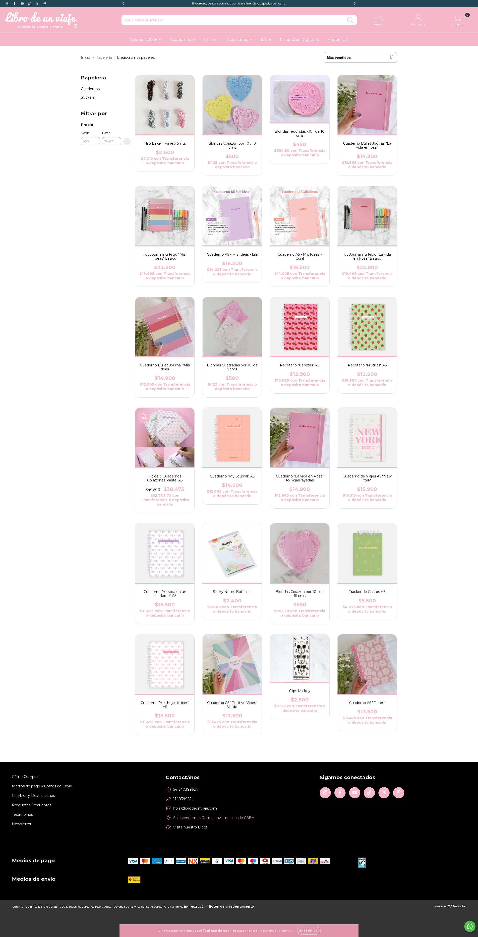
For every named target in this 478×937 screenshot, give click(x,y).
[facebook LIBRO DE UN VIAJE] (15, 3)
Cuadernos (181, 39)
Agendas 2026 (144, 39)
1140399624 (183, 799)
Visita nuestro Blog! (190, 827)
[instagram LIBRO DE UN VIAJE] (7, 3)
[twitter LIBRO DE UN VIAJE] (37, 3)
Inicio (85, 57)
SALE (266, 39)
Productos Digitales (299, 39)
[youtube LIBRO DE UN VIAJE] (22, 3)
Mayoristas (338, 39)
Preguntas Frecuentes (31, 805)
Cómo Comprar (25, 776)
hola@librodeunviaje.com (195, 808)
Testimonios (22, 814)
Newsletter (21, 824)
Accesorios (238, 39)
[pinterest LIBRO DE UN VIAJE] (44, 3)
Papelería (104, 57)
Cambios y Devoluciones (33, 795)
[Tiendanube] (450, 907)
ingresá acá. (194, 906)
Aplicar (127, 141)
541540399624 (185, 789)
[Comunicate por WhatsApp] (470, 926)
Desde (85, 133)
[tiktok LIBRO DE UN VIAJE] (30, 3)
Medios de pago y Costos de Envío (42, 786)
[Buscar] (350, 20)
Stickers (88, 97)
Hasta (106, 133)
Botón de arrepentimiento (231, 906)
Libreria (211, 39)
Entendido (308, 930)
